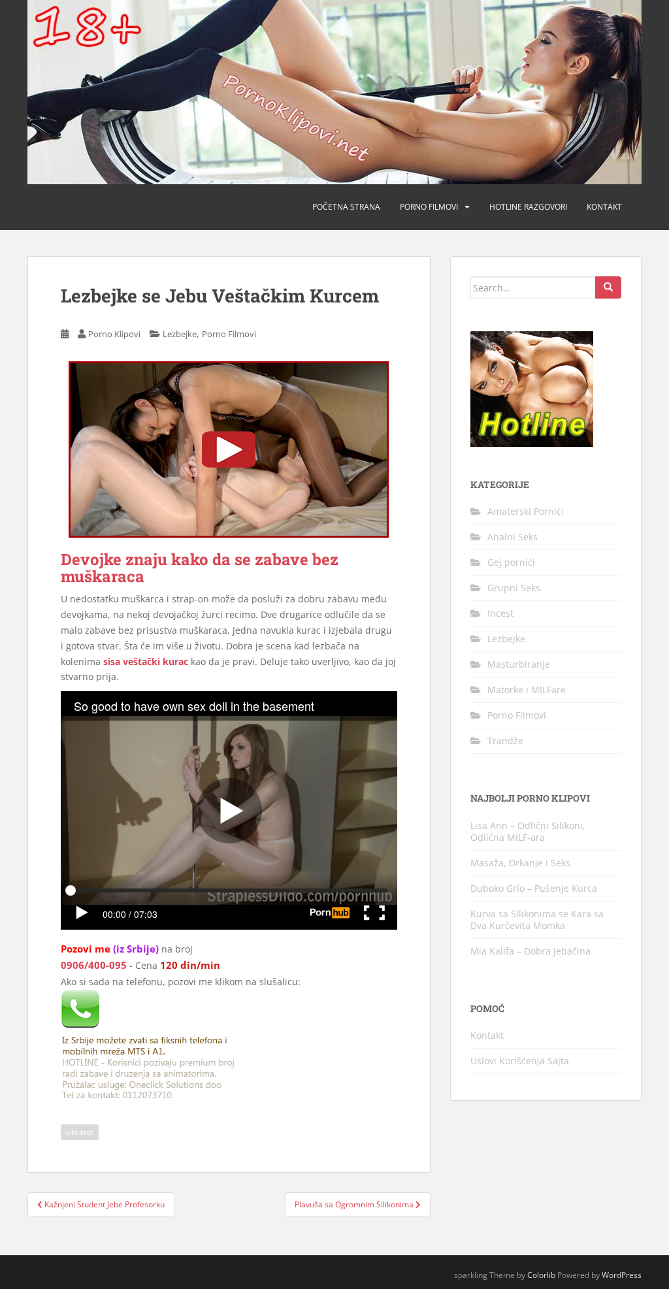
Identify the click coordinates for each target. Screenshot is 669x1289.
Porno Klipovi (114, 334)
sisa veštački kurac (145, 661)
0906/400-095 (94, 964)
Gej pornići (511, 562)
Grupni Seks (513, 587)
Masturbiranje (518, 664)
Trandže (505, 740)
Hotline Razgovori (528, 206)
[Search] (608, 287)
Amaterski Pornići (525, 511)
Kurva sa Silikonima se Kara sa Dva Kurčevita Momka (537, 919)
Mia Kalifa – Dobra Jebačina (530, 951)
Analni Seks (512, 536)
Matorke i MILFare (526, 689)
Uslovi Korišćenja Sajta (519, 1060)
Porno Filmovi (229, 334)
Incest (500, 613)
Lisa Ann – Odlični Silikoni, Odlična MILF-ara (527, 831)
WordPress (622, 1275)
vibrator (79, 1131)
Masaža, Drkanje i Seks (520, 863)
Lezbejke (180, 334)
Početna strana (346, 206)
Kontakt (604, 206)
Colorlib (541, 1275)
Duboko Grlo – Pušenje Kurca (533, 888)
